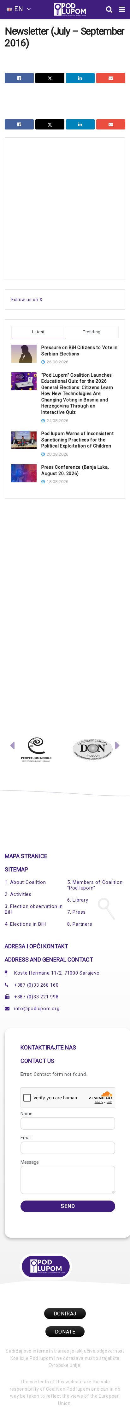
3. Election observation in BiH (34, 909)
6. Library (77, 900)
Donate (65, 1332)
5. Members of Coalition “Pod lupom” (94, 885)
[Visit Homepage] (70, 9)
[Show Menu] (122, 9)
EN (18, 9)
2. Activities (18, 894)
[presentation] (12, 747)
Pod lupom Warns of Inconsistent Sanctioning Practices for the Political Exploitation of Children (77, 439)
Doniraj (65, 1314)
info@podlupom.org (37, 1008)
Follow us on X (27, 299)
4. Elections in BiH (25, 924)
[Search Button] (109, 9)
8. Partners (79, 924)
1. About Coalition (25, 882)
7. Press (76, 912)
